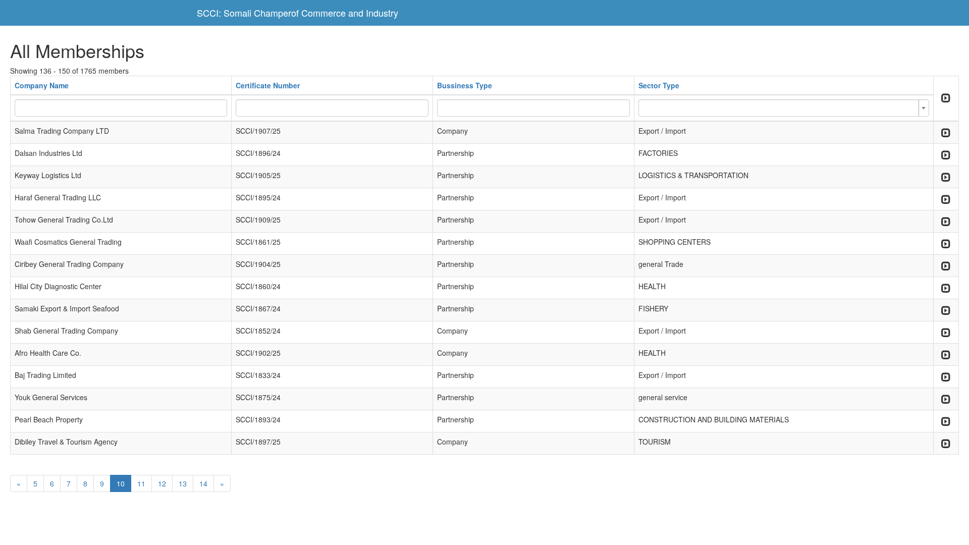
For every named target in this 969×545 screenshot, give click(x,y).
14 (203, 483)
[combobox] (783, 108)
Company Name (42, 85)
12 (162, 483)
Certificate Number (268, 85)
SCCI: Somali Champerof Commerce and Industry (297, 12)
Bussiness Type (464, 85)
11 (141, 483)
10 (121, 483)
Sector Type (658, 85)
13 (183, 483)
